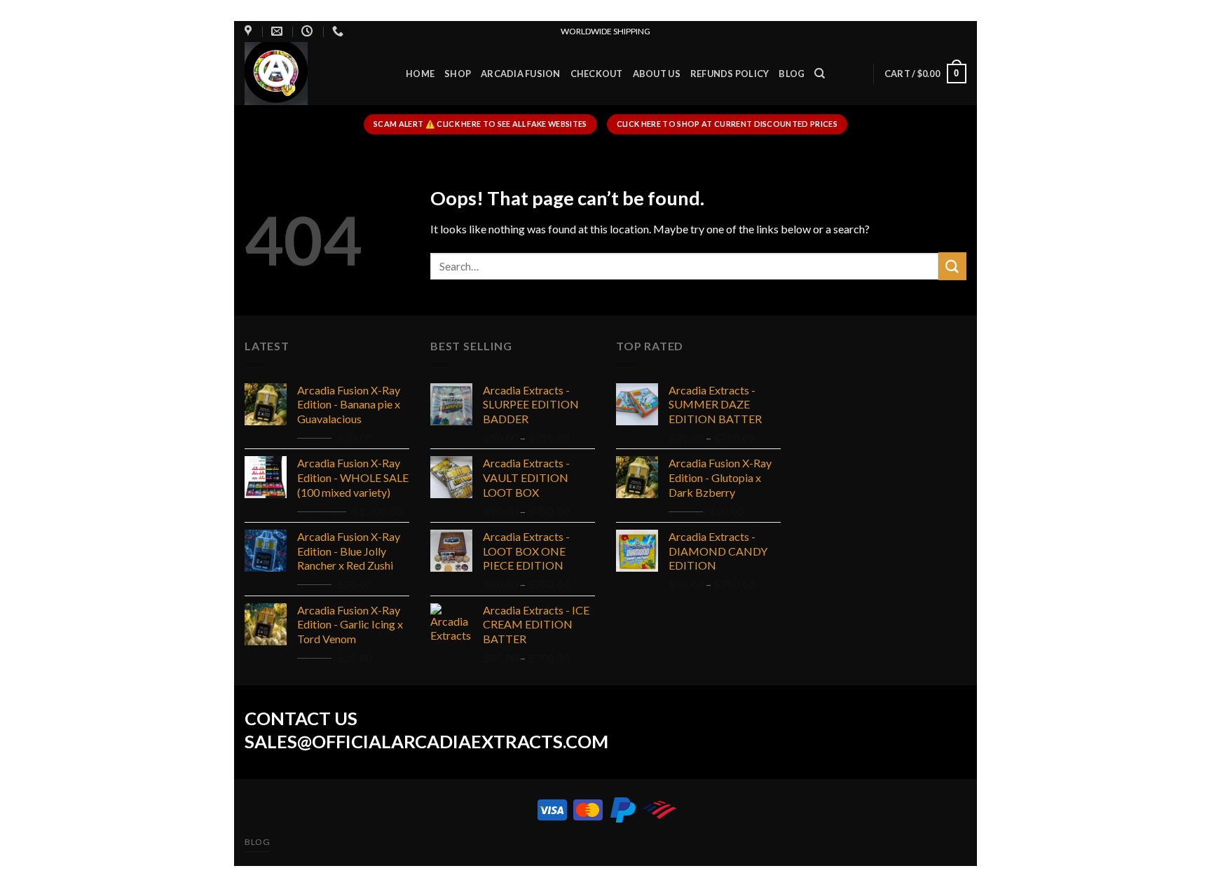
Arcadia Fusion (521, 73)
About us (656, 73)
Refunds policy (729, 73)
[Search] (819, 73)
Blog (792, 73)
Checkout (596, 73)
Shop (457, 73)
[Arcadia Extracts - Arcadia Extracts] (315, 73)
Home (420, 73)
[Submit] (952, 266)
